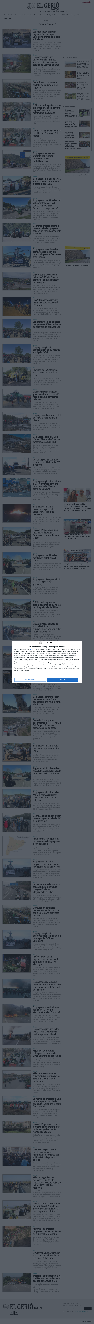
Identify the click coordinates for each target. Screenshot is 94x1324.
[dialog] (47, 662)
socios (31, 649)
